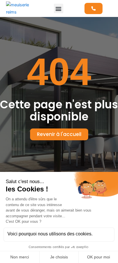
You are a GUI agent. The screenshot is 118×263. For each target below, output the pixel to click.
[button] (58, 8)
